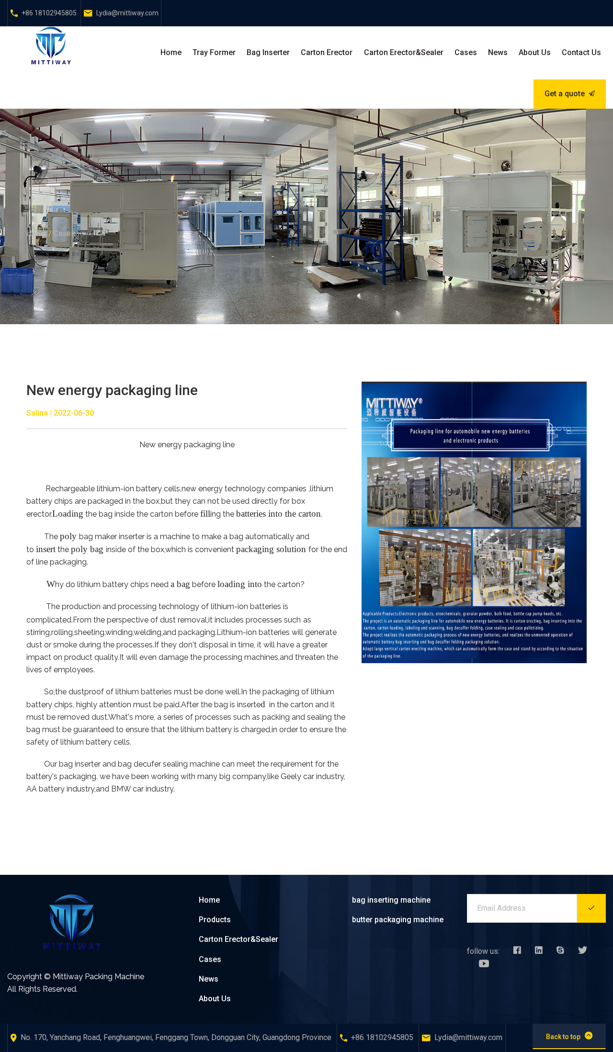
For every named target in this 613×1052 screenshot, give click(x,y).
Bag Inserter (268, 52)
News (498, 52)
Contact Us (581, 52)
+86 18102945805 (49, 13)
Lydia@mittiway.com (127, 13)
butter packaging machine (397, 919)
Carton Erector (326, 52)
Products (215, 919)
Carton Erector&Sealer (403, 52)
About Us (535, 52)
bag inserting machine (391, 900)
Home (171, 52)
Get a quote (565, 93)
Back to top (563, 1037)
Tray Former (214, 52)
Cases (465, 52)
